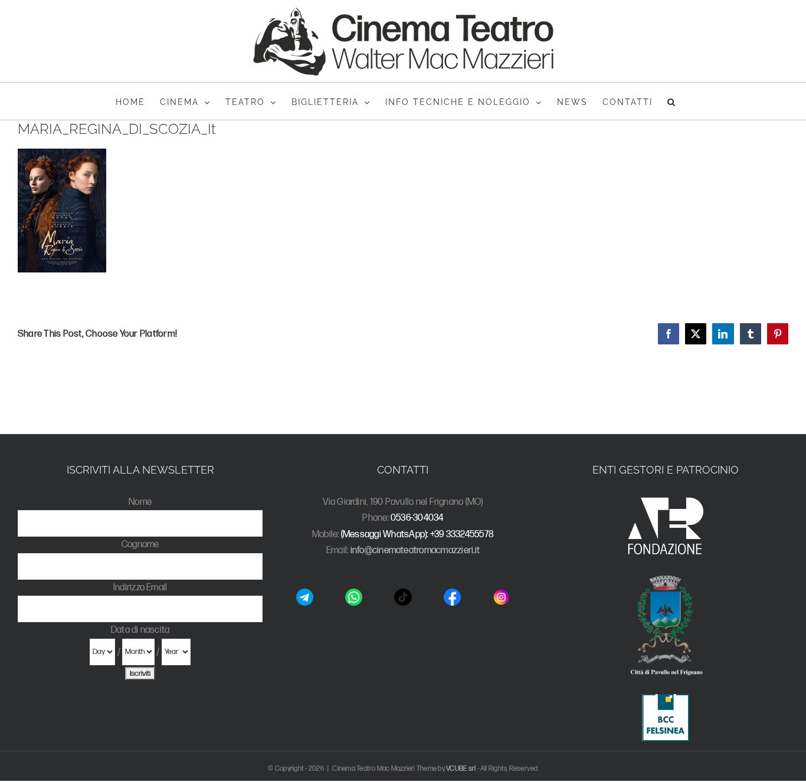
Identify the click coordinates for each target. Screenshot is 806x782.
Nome (140, 502)
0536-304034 (417, 518)
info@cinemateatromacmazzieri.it (415, 550)
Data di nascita (140, 630)
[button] (671, 101)
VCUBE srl (461, 768)
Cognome (140, 544)
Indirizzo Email (140, 587)
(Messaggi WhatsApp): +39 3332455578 (417, 534)
